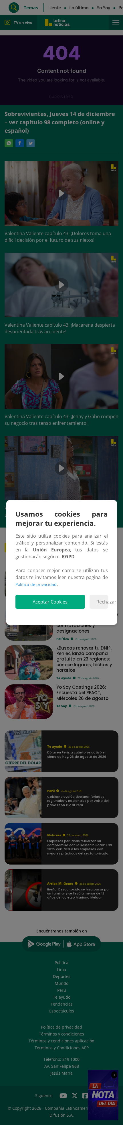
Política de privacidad (36, 584)
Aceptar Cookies (50, 602)
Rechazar (102, 602)
